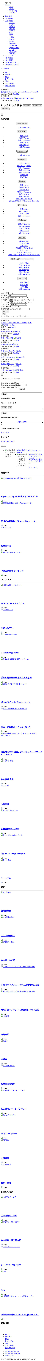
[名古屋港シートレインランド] (22, 1097)
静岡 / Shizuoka (24, 289)
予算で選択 (5, 304)
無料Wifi (8, 74)
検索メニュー (37, 105)
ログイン (9, 56)
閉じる (4, 407)
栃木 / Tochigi (24, 196)
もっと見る (5, 432)
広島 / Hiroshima (24, 224)
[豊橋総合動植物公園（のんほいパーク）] (22, 510)
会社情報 (9, 60)
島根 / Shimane (24, 229)
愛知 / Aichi (24, 282)
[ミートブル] (22, 867)
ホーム (7, 72)
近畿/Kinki (22, 237)
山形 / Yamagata (24, 147)
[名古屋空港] (22, 535)
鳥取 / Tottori (24, 231)
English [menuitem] (12, 25)
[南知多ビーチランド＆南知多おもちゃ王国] (22, 998)
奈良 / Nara (24, 246)
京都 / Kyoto (24, 243)
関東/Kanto (22, 181)
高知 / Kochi (24, 214)
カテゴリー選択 (7, 300)
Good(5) (16, 94)
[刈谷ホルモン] (22, 617)
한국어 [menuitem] (12, 37)
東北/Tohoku (22, 132)
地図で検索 (26, 105)
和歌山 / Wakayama (24, 252)
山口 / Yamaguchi (24, 233)
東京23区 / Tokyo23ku (24, 199)
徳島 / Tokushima (24, 216)
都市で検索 (5, 298)
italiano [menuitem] (11, 41)
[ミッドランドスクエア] (22, 1254)
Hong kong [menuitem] (13, 11)
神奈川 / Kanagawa (24, 192)
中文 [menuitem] (11, 33)
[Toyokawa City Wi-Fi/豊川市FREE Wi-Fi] (22, 485)
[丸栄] (22, 1278)
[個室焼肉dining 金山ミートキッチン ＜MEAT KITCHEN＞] (22, 740)
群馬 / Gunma (24, 187)
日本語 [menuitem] (12, 23)
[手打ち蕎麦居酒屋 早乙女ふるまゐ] (22, 666)
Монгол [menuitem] (12, 31)
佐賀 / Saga (24, 177)
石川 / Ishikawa (24, 265)
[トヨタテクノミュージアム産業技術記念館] (22, 974)
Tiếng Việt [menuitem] (12, 52)
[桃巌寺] (22, 1048)
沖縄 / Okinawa (22, 151)
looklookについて (12, 65)
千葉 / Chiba (24, 185)
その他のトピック (8, 441)
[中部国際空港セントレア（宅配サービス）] (22, 1303)
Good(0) (16, 347)
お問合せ (9, 18)
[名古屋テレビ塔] (22, 949)
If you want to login (7, 387)
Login (19, 422)
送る (9, 407)
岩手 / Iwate (24, 142)
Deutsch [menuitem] (12, 27)
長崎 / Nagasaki (24, 172)
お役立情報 (9, 83)
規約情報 (8, 16)
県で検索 (4, 295)
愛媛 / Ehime (24, 209)
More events (33, 467)
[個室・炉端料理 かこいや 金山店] (22, 716)
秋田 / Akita (24, 136)
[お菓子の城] (22, 1172)
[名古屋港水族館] (22, 1073)
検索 (4, 314)
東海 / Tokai (22, 278)
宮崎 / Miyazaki (24, 170)
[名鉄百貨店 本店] (22, 1204)
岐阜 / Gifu (24, 285)
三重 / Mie (24, 287)
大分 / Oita (24, 175)
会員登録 (9, 58)
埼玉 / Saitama (24, 194)
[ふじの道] (22, 793)
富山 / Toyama (24, 272)
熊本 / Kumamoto (24, 168)
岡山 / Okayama (24, 226)
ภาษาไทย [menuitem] (13, 45)
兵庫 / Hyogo (24, 241)
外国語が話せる (7, 307)
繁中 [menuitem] (11, 35)
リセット (5, 311)
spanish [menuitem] (11, 39)
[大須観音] (22, 1147)
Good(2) (16, 334)
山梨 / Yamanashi (24, 274)
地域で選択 (5, 293)
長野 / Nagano (24, 267)
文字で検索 (5, 309)
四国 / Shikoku (22, 205)
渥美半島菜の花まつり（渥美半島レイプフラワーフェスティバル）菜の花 (35, 458)
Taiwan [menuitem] (11, 9)
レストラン (9, 79)
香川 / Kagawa (24, 211)
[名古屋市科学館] (22, 924)
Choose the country (7, 383)
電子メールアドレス (9, 403)
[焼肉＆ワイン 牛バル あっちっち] (22, 691)
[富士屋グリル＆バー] (22, 817)
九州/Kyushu (22, 159)
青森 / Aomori (24, 138)
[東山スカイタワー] (22, 1122)
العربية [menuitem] (11, 50)
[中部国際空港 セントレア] (22, 559)
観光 (7, 81)
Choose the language (8, 385)
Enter (22, 389)
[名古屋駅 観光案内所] (22, 1229)
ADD (15, 92)
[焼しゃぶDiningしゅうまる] (22, 842)
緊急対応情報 (10, 86)
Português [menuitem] (12, 43)
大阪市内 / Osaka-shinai (24, 248)
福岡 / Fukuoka (24, 163)
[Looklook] (5, 68)
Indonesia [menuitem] (12, 54)
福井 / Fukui (24, 263)
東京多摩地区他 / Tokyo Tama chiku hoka (24, 201)
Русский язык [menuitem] (14, 48)
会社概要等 (5, 109)
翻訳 (7, 77)
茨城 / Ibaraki (24, 190)
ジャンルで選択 (7, 302)
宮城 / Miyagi (24, 145)
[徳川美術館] (22, 899)
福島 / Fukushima (24, 140)
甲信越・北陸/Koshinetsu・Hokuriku (22, 259)
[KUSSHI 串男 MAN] (22, 641)
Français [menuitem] (12, 29)
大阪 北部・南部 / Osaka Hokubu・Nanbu (24, 255)
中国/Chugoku (22, 220)
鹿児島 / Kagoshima (24, 166)
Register (24, 422)
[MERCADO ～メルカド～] (22, 592)
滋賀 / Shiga (24, 250)
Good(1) (16, 340)
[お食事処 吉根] (22, 768)
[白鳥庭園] (22, 1023)
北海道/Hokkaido (22, 123)
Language (9, 21)
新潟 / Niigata (24, 270)
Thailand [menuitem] (12, 12)
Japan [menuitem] (11, 7)
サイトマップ (10, 62)
